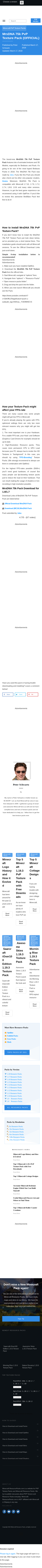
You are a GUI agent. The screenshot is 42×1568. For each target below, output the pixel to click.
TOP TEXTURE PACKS (11, 1375)
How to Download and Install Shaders (15, 1458)
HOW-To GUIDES (9, 1420)
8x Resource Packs (16, 1126)
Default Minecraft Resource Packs (7, 939)
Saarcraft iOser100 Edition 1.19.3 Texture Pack (11, 1348)
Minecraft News (7, 855)
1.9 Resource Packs (14, 1099)
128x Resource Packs (17, 1137)
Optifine (10, 1033)
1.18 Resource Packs (14, 1074)
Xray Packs (11, 1039)
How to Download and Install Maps (14, 1452)
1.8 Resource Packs (14, 1101)
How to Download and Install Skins (14, 1445)
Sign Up (21, 1319)
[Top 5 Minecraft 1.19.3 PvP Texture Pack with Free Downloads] (21, 849)
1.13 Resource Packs (14, 1087)
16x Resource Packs (16, 1129)
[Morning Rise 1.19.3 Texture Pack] (34, 931)
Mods (9, 1042)
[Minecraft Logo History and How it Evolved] (7, 849)
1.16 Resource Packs (14, 1079)
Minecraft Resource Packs (7, 943)
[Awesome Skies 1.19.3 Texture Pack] (21, 931)
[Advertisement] (21, 1246)
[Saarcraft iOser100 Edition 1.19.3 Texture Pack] (7, 931)
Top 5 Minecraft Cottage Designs (25, 1176)
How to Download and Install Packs (14, 1426)
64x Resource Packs (16, 1134)
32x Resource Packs (16, 1132)
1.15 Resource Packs (14, 1082)
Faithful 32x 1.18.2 (22, 1401)
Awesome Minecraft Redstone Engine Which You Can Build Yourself (24, 1188)
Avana (5, 181)
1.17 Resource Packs (14, 1077)
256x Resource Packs (17, 1140)
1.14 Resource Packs (14, 1085)
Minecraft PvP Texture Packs (14, 28)
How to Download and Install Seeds (15, 1439)
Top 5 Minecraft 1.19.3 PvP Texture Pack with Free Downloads (23, 1166)
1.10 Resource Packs (14, 1096)
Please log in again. (8, 1554)
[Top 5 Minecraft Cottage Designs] (34, 849)
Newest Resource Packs (14, 1330)
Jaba (12, 175)
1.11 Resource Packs (14, 1093)
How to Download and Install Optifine (15, 1433)
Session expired (7, 1549)
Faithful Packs (12, 1036)
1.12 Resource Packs (14, 1090)
